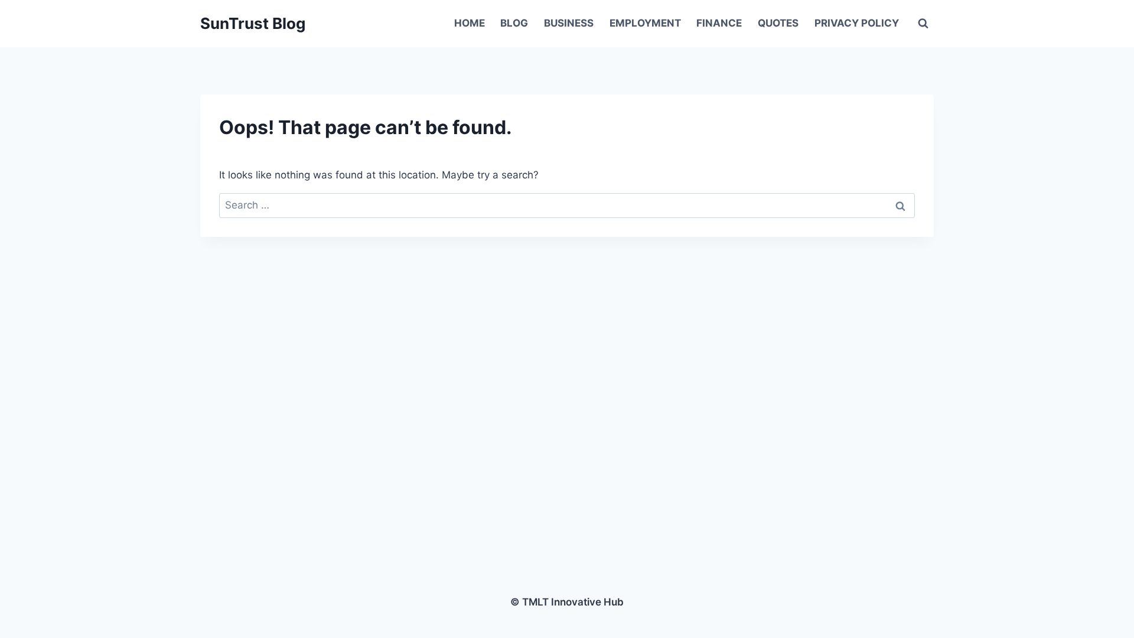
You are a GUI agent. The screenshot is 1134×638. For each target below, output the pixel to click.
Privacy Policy (856, 23)
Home (469, 23)
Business (569, 23)
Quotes (778, 23)
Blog (514, 23)
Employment (645, 23)
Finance (719, 23)
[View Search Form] (923, 23)
